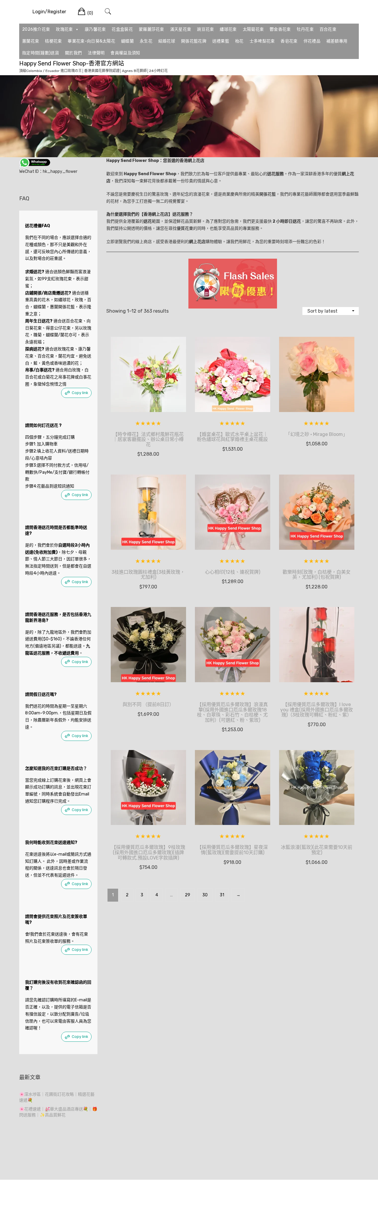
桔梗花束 (53, 41)
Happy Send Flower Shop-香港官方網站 (71, 63)
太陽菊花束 (253, 29)
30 (205, 895)
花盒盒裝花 (122, 29)
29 (187, 895)
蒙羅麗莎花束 (151, 29)
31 (222, 895)
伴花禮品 (312, 41)
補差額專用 (337, 41)
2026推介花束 (36, 29)
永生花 (146, 41)
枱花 (239, 41)
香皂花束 (289, 41)
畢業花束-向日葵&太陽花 (91, 41)
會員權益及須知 (125, 52)
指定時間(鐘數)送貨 (40, 52)
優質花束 (185, 228)
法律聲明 (96, 52)
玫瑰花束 (64, 29)
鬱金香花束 (280, 29)
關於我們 (73, 52)
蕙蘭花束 (30, 41)
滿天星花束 (180, 29)
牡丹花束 (305, 29)
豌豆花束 (205, 29)
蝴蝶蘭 (127, 41)
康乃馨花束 (95, 29)
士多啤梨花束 (262, 41)
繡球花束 (228, 29)
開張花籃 (267, 194)
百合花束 (328, 29)
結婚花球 (166, 41)
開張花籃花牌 (193, 41)
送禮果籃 (220, 41)
